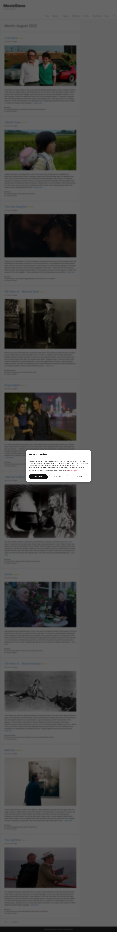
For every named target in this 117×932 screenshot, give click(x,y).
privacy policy (73, 471)
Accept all (38, 477)
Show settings (58, 477)
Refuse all (78, 477)
